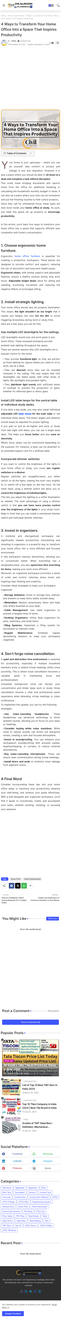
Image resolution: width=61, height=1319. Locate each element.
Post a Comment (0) (30, 1022)
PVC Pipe (20, 1216)
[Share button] (30, 886)
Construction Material (39, 1197)
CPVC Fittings (8, 1202)
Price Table (7, 1216)
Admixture (6, 1187)
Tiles (47, 1221)
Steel (45, 1216)
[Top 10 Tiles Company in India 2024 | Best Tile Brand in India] (11, 1106)
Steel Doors (7, 1221)
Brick (43, 1187)
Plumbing (28, 1211)
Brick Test (6, 1192)
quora (48, 1168)
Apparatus (33, 1187)
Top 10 (18, 1225)
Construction (20, 1197)
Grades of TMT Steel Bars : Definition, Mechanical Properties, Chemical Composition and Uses (37, 1125)
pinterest (17, 1168)
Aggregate (20, 1187)
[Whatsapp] (24, 886)
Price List (40, 1211)
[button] (51, 5)
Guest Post (15, 879)
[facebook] (21, 1291)
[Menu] (4, 5)
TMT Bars (6, 1225)
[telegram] (30, 1291)
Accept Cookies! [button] (13, 1313)
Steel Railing (35, 1221)
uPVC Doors (30, 1225)
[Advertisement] (30, 79)
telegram (47, 1161)
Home (3, 16)
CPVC (55, 1197)
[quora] (35, 1291)
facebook (17, 1154)
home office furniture (27, 256)
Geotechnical (8, 1206)
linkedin (17, 1161)
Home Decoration (39, 1206)
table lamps (24, 413)
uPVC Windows (9, 1230)
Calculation (20, 1192)
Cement (32, 1192)
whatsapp (48, 1154)
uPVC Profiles (46, 1225)
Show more (52, 918)
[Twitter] (18, 886)
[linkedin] (26, 1291)
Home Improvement (16, 16)
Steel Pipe (21, 1221)
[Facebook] (11, 886)
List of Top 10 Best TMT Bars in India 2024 (39, 1087)
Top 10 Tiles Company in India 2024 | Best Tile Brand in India (39, 1106)
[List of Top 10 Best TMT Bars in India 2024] (11, 1087)
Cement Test (45, 1192)
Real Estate (33, 1216)
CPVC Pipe (24, 1202)
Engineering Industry (41, 1202)
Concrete (6, 1197)
